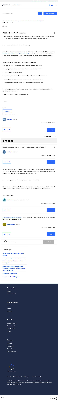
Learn (8, 305)
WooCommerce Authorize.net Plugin (12, 217)
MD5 (7, 113)
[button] (5, 129)
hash (5, 113)
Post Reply (48, 242)
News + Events (11, 328)
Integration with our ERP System (11, 277)
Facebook (9, 346)
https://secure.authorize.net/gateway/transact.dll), (16, 53)
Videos (9, 308)
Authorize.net (16, 376)
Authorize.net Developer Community (10, 20)
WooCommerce (12, 113)
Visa (8, 376)
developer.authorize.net (36, 0)
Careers (9, 331)
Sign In (52, 5)
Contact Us (10, 326)
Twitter (9, 343)
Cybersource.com (11, 323)
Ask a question (50, 13)
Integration (40, 20)
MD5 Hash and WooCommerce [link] (10, 22)
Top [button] (3, 397)
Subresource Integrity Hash (10, 273)
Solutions (9, 311)
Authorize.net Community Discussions (28, 20)
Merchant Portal (11, 294)
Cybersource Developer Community (5, 5)
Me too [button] (7, 111)
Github (9, 349)
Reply (51, 129)
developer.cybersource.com (50, 0)
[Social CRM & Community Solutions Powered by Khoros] (53, 398)
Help (50, 5)
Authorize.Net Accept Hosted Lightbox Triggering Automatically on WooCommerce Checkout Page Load (14, 268)
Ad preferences (36, 376)
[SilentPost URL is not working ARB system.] (53, 136)
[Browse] (55, 5)
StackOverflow (11, 351)
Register (9, 291)
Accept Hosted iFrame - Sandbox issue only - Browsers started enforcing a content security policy (14, 260)
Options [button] (4, 26)
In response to (24, 200)
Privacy (26, 376)
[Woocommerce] (55, 136)
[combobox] (21, 13)
